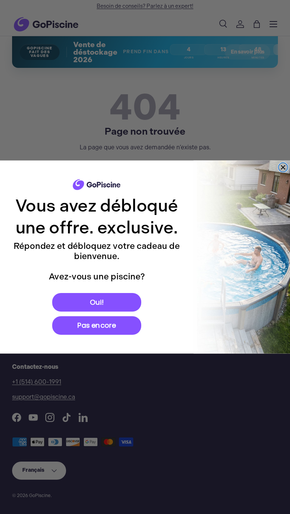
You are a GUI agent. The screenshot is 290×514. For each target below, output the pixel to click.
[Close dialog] (283, 167)
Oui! (96, 302)
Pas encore (96, 325)
